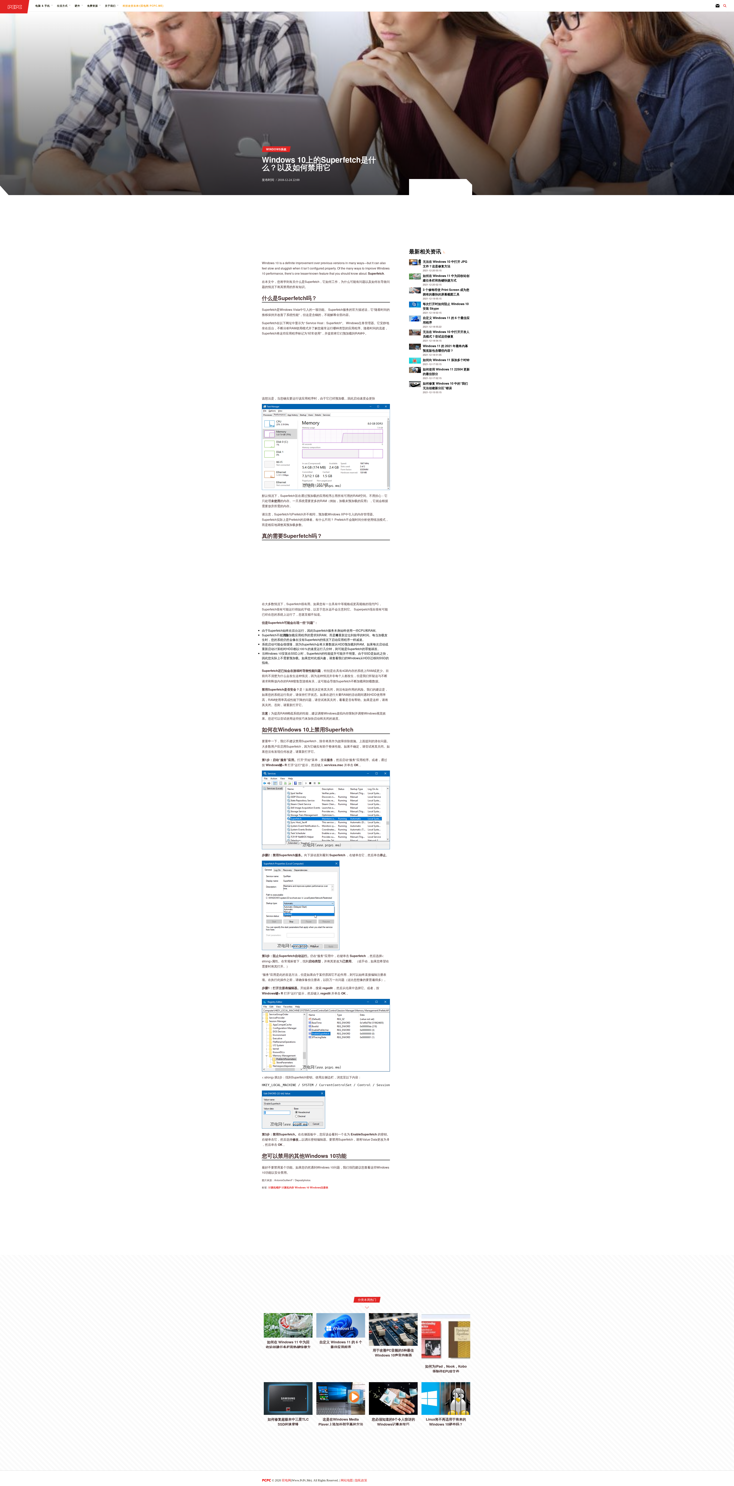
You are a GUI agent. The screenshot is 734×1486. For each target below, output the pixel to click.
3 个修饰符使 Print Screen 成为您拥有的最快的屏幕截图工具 (446, 291)
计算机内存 (288, 1187)
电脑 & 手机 (42, 5)
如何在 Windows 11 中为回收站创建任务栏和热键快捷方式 (446, 277)
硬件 (77, 5)
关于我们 (110, 5)
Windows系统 (276, 149)
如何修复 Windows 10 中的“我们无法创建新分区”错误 (445, 385)
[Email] (717, 6)
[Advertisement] (326, 230)
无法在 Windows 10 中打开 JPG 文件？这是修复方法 (445, 263)
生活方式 (62, 5)
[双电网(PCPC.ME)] (14, 6)
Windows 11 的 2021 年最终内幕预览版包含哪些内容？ (445, 348)
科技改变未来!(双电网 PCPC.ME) (143, 5)
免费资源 (92, 5)
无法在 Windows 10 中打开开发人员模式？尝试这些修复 (446, 334)
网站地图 (347, 1480)
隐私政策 (361, 1480)
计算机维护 (274, 1187)
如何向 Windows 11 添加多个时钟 (446, 360)
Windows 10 (302, 1187)
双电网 (286, 1480)
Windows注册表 (319, 1187)
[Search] (722, 5)
